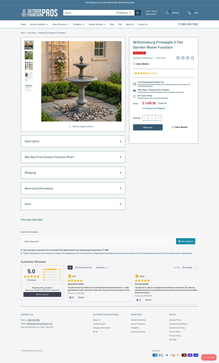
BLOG (95, 331)
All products (32, 33)
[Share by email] (192, 58)
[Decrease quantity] (145, 117)
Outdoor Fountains (37, 24)
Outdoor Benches (96, 24)
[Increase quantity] (158, 117)
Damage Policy (175, 320)
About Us (129, 24)
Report (81, 297)
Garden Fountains (138, 320)
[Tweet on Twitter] (187, 58)
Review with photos (83, 267)
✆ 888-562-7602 (188, 24)
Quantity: (137, 118)
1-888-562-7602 (33, 320)
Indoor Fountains (59, 24)
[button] (189, 12)
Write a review (42, 294)
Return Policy (174, 331)
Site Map (172, 339)
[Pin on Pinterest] (183, 58)
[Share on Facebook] (178, 58)
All (70, 267)
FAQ (120, 24)
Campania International (143, 58)
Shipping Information (101, 328)
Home (23, 24)
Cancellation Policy (177, 328)
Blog (112, 24)
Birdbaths (78, 24)
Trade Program (99, 324)
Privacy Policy (175, 335)
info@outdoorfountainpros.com (106, 253)
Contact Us (142, 24)
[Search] (137, 12)
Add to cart (147, 127)
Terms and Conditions (178, 324)
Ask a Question (187, 241)
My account (151, 14)
